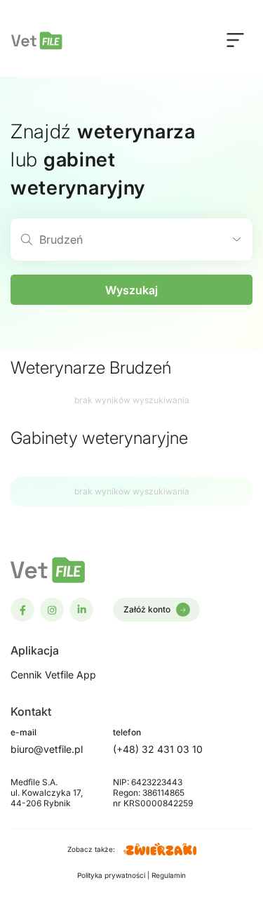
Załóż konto (146, 609)
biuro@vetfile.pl (47, 749)
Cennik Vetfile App (53, 675)
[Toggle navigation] (235, 39)
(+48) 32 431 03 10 (158, 749)
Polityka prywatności (112, 875)
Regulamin (168, 875)
